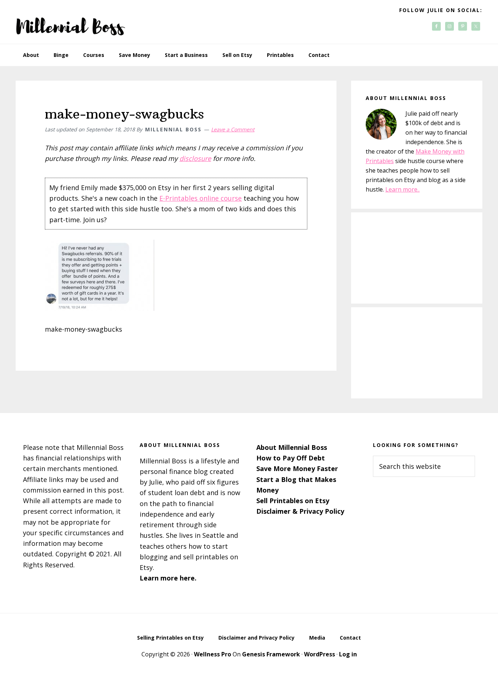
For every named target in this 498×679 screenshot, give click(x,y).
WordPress (319, 654)
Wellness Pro (212, 654)
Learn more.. (402, 189)
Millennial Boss (70, 21)
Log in (348, 654)
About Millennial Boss (291, 447)
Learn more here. (168, 578)
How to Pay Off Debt (290, 458)
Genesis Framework (271, 654)
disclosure (195, 158)
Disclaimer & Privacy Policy (300, 511)
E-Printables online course (200, 198)
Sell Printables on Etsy (292, 500)
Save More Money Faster (297, 468)
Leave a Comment (232, 129)
